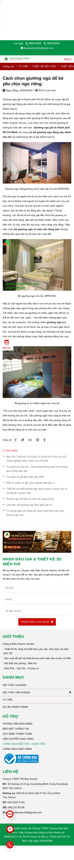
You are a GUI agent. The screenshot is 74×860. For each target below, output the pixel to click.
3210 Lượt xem (47, 90)
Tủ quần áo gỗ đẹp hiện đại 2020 (25, 476)
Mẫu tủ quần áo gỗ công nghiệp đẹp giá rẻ (30, 482)
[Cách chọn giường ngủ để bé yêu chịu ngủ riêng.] (17, 59)
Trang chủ (8, 66)
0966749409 (35, 43)
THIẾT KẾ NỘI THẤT (44, 66)
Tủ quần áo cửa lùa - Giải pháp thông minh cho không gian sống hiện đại (37, 468)
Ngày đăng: (12, 90)
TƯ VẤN (23, 66)
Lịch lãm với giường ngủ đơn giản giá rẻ (29, 504)
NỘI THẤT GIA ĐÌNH (14, 685)
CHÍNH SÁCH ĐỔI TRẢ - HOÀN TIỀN (24, 743)
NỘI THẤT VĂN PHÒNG (16, 692)
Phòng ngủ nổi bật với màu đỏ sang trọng (30, 498)
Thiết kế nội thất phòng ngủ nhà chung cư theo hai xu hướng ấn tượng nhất (36, 490)
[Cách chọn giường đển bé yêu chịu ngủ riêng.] (15, 440)
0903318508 (53, 43)
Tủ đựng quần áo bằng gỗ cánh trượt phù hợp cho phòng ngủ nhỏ (35, 512)
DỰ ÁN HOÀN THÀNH (15, 706)
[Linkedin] (30, 440)
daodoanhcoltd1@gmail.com (38, 48)
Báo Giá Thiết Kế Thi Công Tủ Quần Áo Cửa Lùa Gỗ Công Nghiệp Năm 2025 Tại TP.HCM (36, 458)
